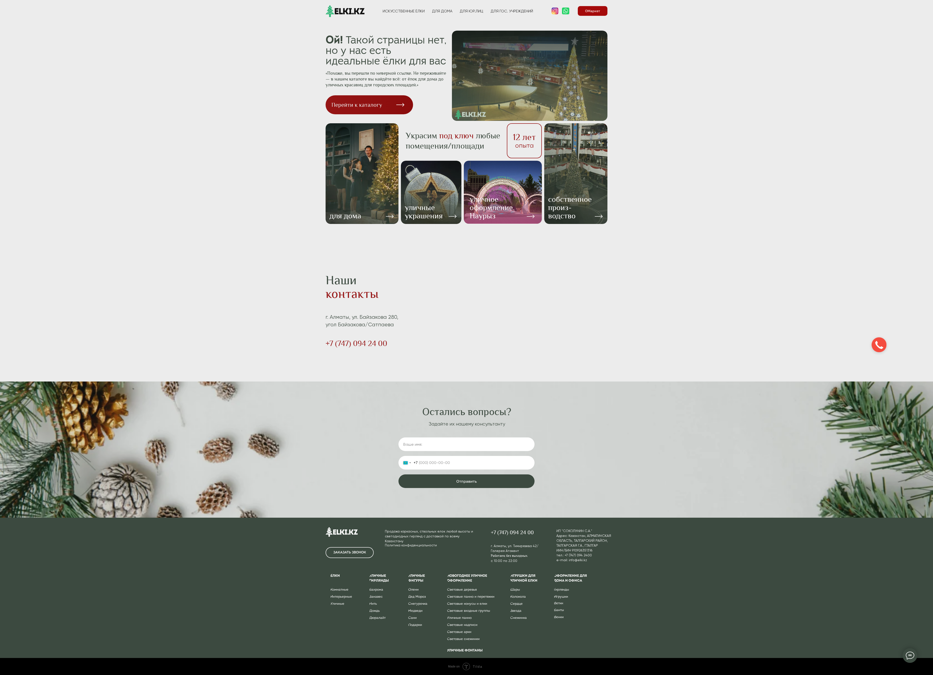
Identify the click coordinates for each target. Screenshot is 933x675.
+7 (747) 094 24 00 (356, 343)
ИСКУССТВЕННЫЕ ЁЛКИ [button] (404, 11)
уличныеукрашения (424, 211)
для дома (345, 216)
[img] (503, 192)
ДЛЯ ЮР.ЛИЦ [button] (471, 11)
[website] (555, 11)
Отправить (466, 481)
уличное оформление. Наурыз (492, 207)
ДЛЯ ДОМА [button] (442, 11)
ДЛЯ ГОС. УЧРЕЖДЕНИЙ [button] (512, 11)
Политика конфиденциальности (411, 545)
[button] (350, 552)
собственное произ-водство (570, 207)
